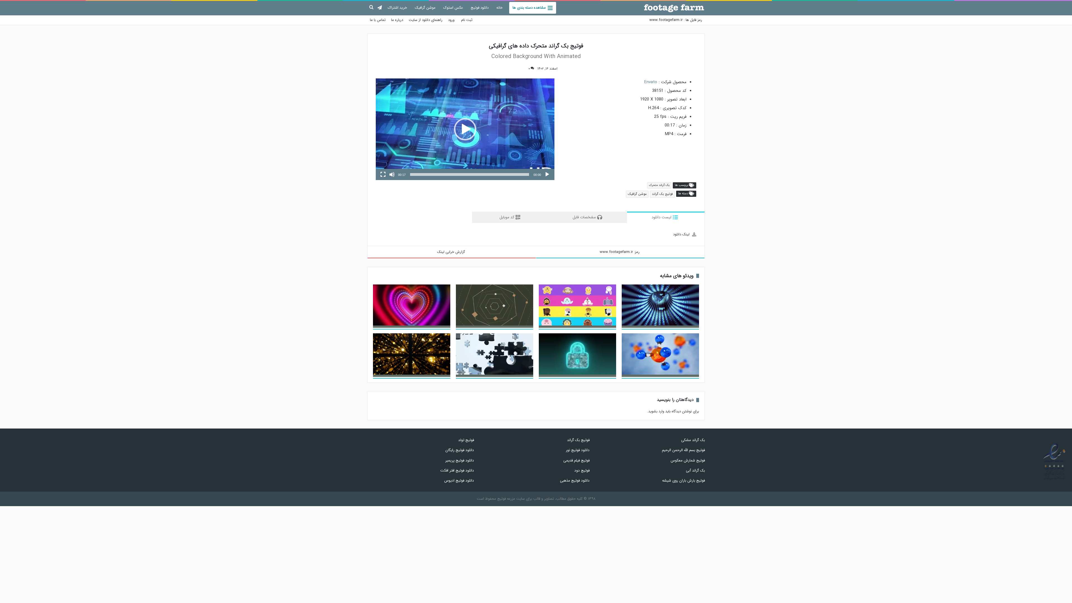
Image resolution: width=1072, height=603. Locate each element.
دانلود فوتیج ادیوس (459, 481)
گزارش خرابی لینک (451, 252)
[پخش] (547, 174)
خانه (499, 8)
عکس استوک (453, 8)
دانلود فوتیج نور (577, 450)
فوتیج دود (581, 470)
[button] (465, 129)
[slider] (469, 174)
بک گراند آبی (695, 470)
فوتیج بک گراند (662, 194)
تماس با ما (378, 20)
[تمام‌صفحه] (383, 174)
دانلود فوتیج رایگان (459, 450)
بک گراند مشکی (693, 440)
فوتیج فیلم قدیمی (576, 460)
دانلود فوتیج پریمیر (459, 460)
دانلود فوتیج (480, 8)
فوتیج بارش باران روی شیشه (683, 481)
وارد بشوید (656, 411)
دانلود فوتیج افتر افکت (457, 470)
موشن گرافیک (425, 8)
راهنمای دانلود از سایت (425, 20)
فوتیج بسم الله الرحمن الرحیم (683, 450)
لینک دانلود (681, 234)
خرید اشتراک (397, 8)
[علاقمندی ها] (519, 68)
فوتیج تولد (466, 440)
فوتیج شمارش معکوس (688, 460)
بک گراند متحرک (659, 185)
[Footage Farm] (674, 8)
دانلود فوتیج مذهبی (574, 481)
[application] (465, 129)
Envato (650, 82)
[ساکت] (392, 174)
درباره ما (397, 20)
